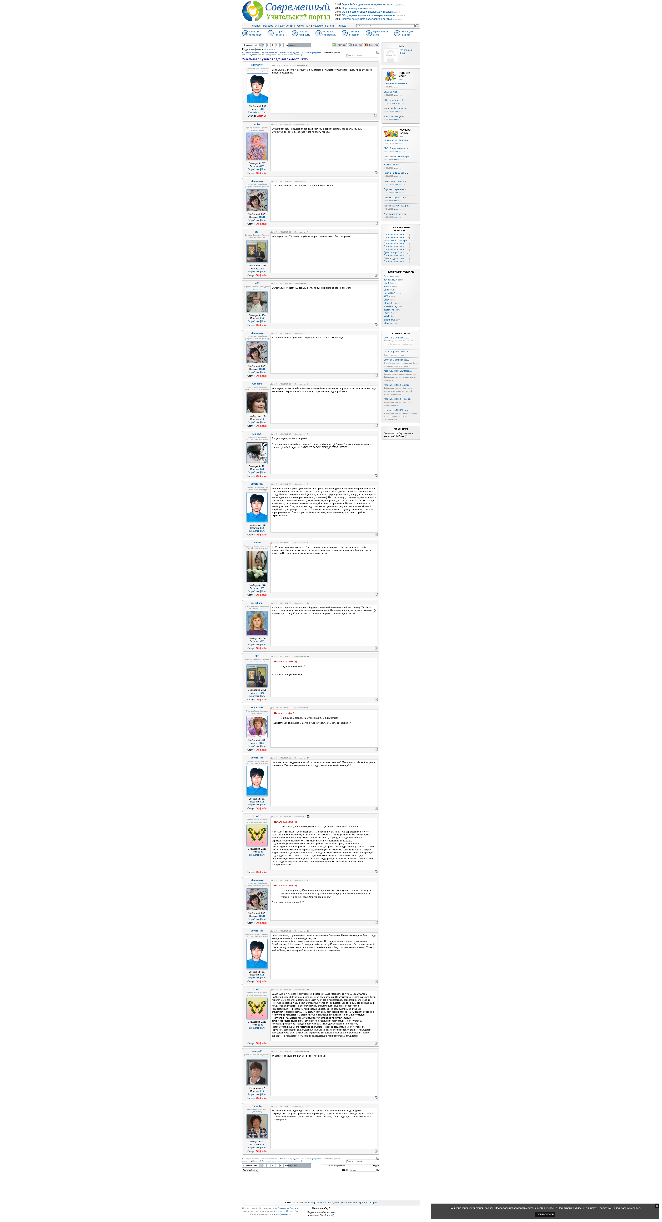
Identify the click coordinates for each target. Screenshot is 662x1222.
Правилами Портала (288, 1208)
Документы (286, 25)
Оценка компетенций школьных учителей (367, 11)
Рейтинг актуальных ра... (397, 205)
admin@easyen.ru (282, 1214)
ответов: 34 (399, 111)
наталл (387, 286)
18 (308, 990)
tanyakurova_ (390, 306)
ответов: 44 (399, 168)
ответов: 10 (399, 176)
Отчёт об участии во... (395, 234)
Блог (264, 112)
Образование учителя (395, 181)
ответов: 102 (399, 192)
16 (308, 880)
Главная (255, 25)
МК (308, 25)
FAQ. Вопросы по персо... (397, 148)
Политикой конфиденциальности (577, 1208)
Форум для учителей (250, 53)
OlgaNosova (269, 49)
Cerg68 (387, 299)
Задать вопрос (369, 1202)
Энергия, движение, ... (395, 258)
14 (308, 758)
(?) (406, 436)
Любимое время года (395, 197)
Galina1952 (389, 293)
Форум (300, 25)
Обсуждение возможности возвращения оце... (369, 15)
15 (308, 816)
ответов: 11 (398, 103)
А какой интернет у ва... (396, 214)
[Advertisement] (310, 1185)
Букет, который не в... (395, 252)
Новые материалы (350, 1202)
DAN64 (387, 283)
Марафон (318, 25)
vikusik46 (388, 303)
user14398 (389, 309)
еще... (401, 79)
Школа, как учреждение (289, 53)
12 (308, 656)
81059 (387, 296)
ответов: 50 (399, 143)
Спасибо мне (390, 92)
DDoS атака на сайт (394, 100)
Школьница (389, 319)
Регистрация (405, 50)
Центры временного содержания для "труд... (368, 19)
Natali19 (388, 316)
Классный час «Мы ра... (396, 240)
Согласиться (545, 1214)
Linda (386, 289)
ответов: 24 (399, 95)
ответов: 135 (399, 151)
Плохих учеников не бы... (397, 140)
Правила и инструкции (327, 1202)
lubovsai (388, 323)
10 (308, 543)
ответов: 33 (399, 120)
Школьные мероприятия (311, 53)
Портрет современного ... (397, 189)
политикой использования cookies (620, 1208)
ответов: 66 (399, 217)
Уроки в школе (391, 164)
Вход (402, 53)
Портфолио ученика (354, 8)
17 (308, 931)
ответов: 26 (399, 201)
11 (308, 603)
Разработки (270, 25)
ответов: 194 (399, 160)
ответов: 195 (399, 184)
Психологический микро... (397, 156)
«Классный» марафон (395, 108)
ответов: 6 (398, 87)
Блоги (330, 25)
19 (308, 1051)
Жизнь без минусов (394, 116)
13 (308, 708)
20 (308, 1106)
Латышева (389, 276)
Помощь (341, 25)
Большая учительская (269, 53)
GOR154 (388, 313)
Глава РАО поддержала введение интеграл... (368, 4)
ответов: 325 (399, 209)
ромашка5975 (391, 279)
